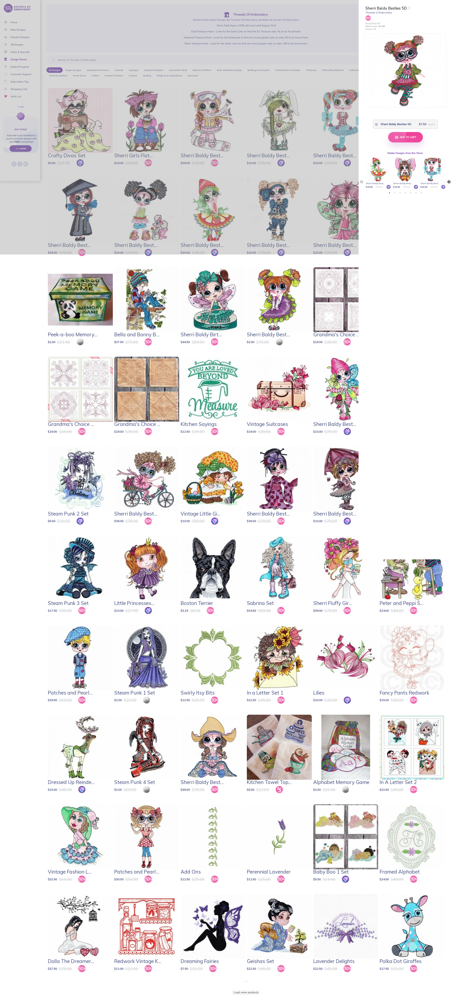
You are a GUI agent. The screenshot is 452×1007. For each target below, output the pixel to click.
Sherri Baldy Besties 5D (396, 124)
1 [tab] (389, 193)
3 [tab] (400, 193)
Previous (361, 182)
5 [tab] (410, 193)
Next (449, 182)
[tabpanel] (379, 173)
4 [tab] (405, 193)
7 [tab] (421, 193)
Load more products (246, 992)
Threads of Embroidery (378, 12)
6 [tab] (416, 193)
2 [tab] (395, 193)
